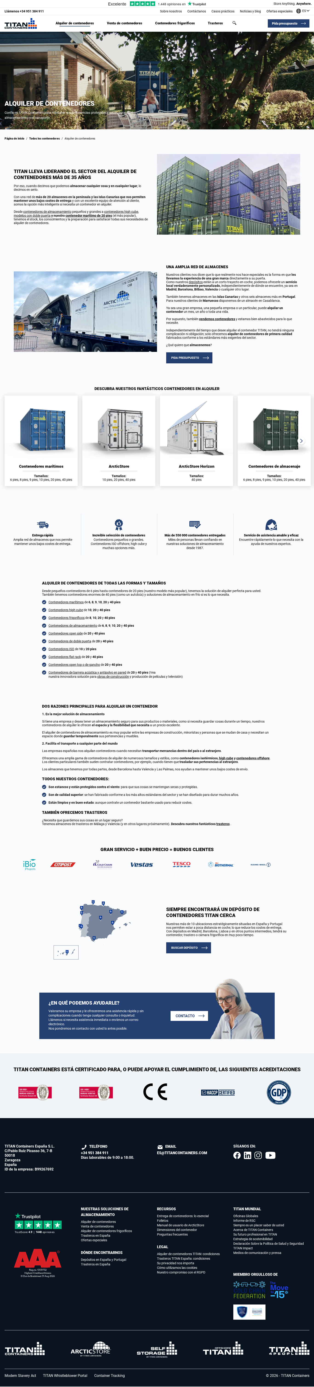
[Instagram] (258, 1155)
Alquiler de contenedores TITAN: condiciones (188, 1254)
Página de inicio (14, 138)
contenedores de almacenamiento (47, 212)
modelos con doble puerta (32, 215)
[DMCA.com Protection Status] (38, 1286)
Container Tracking (109, 1375)
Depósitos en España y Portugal (103, 1260)
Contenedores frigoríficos (175, 23)
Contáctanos (196, 11)
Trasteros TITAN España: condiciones (183, 1258)
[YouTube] (270, 1155)
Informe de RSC (244, 1220)
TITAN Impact (243, 1248)
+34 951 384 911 (24, 11)
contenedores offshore (253, 758)
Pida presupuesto (284, 23)
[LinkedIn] (247, 1155)
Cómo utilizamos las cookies (177, 1268)
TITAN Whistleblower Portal (65, 1375)
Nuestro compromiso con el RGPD (181, 1272)
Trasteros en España (95, 1235)
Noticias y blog (250, 11)
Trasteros (215, 23)
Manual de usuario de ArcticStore (180, 1225)
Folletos (162, 1220)
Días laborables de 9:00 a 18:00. (107, 1152)
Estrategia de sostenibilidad (253, 1239)
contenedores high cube (121, 212)
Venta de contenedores (124, 23)
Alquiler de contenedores (75, 23)
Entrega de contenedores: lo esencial (183, 1216)
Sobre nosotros (171, 11)
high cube (226, 758)
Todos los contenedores (44, 138)
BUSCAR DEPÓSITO (184, 947)
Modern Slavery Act (20, 1375)
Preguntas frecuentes (172, 1234)
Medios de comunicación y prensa (257, 1253)
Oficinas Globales (245, 1216)
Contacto (185, 1016)
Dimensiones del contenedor (177, 1230)
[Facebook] (237, 1155)
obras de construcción (113, 676)
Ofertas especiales (279, 11)
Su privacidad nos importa (175, 1263)
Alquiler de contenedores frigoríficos (106, 1231)
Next (301, 440)
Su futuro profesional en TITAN (255, 1234)
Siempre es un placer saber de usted (258, 1225)
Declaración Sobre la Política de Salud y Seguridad (268, 1243)
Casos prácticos (222, 11)
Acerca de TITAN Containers (253, 1230)
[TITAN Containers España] (21, 23)
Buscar (234, 23)
